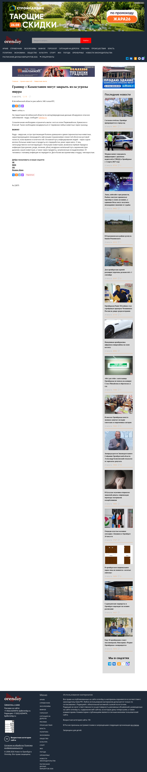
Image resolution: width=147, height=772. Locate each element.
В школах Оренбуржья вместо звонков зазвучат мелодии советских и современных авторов (118, 420)
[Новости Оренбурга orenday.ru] (13, 40)
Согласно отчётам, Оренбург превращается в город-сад (116, 121)
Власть (111, 48)
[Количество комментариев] (121, 208)
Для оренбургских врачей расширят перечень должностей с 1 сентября (118, 272)
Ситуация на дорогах (69, 48)
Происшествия (98, 48)
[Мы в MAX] (143, 58)
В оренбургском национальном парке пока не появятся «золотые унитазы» (118, 570)
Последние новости (118, 94)
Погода (66, 53)
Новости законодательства (99, 53)
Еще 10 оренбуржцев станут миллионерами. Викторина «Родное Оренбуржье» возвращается (118, 642)
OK (13, 167)
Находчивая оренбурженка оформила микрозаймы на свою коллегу (117, 345)
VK (13, 162)
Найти (85, 40)
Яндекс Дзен (17, 170)
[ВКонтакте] (13, 106)
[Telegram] (19, 106)
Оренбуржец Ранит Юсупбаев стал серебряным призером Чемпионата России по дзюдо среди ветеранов (118, 308)
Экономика (19, 53)
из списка (135, 725)
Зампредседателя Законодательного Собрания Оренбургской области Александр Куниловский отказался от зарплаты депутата (118, 457)
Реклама (85, 48)
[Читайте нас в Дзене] (139, 58)
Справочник (16, 48)
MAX (14, 165)
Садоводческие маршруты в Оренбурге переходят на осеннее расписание (117, 606)
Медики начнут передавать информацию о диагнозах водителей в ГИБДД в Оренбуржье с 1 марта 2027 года (118, 158)
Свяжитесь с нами (12, 705)
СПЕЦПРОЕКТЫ (47, 57)
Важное (42, 48)
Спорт (53, 53)
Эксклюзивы (30, 48)
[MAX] (22, 106)
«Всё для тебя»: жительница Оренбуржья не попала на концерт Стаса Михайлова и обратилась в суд (118, 382)
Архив (5, 48)
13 (121, 465)
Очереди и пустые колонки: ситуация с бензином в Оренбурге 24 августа (118, 534)
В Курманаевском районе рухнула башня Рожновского (118, 237)
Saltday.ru (43, 117)
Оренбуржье (78, 53)
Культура (43, 53)
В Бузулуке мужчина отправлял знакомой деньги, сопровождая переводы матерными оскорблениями (117, 496)
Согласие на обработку (14, 745)
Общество (32, 53)
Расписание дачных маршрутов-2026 (20, 57)
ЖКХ (59, 53)
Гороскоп (52, 48)
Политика (7, 53)
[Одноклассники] (16, 106)
